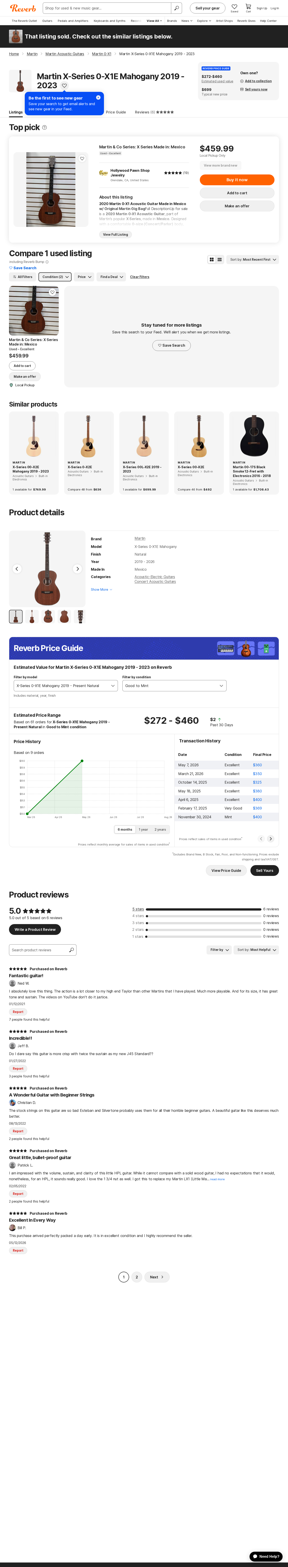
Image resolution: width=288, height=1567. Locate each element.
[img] (173, 173)
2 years (160, 829)
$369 (257, 808)
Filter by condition (136, 677)
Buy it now (237, 179)
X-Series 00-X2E (191, 467)
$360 (257, 765)
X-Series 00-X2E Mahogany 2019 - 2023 (31, 469)
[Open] (112, 685)
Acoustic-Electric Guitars (155, 576)
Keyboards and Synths (110, 21)
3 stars (138, 922)
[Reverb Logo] (23, 8)
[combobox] (61, 685)
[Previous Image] (17, 568)
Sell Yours (264, 870)
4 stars (138, 916)
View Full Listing (115, 234)
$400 (257, 799)
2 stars (138, 929)
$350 (257, 773)
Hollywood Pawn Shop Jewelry (129, 172)
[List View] (219, 259)
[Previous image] (19, 189)
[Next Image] (77, 568)
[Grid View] (211, 259)
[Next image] (82, 189)
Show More (99, 589)
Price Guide (116, 112)
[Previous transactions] (261, 838)
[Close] (98, 97)
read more (217, 1179)
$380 (257, 791)
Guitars (47, 21)
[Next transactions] (270, 838)
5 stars (138, 909)
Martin (140, 538)
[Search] (176, 8)
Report (18, 1012)
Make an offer (237, 206)
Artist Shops (224, 21)
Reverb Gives (246, 21)
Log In (275, 8)
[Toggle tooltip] (44, 127)
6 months (125, 829)
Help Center (268, 21)
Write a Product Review (35, 929)
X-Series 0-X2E (80, 467)
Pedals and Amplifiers (73, 21)
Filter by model (25, 677)
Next (154, 1277)
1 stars (137, 936)
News (185, 21)
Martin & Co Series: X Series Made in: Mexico (142, 147)
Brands (172, 21)
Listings (16, 112)
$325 (257, 782)
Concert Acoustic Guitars (155, 581)
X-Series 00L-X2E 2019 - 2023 (142, 469)
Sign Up (262, 8)
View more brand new (220, 165)
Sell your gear (208, 8)
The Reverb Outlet (24, 21)
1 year (143, 829)
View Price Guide (226, 870)
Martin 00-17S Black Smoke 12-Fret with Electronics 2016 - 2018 (252, 471)
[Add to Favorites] (64, 85)
